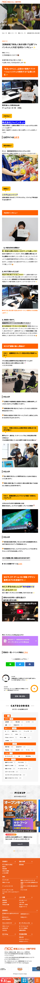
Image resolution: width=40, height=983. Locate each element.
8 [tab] (25, 851)
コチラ (16, 137)
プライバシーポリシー (24, 939)
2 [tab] (15, 851)
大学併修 (8, 740)
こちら (20, 564)
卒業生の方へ (24, 917)
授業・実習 (9, 746)
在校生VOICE (20, 746)
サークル (29, 750)
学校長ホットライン (23, 941)
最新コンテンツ (10, 728)
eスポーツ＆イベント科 (11, 771)
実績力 (4, 866)
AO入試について (23, 900)
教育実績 (8, 719)
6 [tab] (22, 851)
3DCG (18, 734)
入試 (20, 756)
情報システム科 (10, 768)
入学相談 (8, 753)
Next (38, 824)
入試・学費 (21, 902)
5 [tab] (20, 851)
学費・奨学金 (29, 756)
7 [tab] (24, 851)
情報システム (16, 731)
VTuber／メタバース (11, 737)
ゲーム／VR (28, 731)
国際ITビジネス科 (10, 762)
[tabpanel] (20, 823)
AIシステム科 (23, 765)
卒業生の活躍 (5, 904)
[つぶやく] (20, 664)
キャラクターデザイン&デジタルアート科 (10, 892)
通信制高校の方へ (25, 914)
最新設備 (21, 864)
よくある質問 (5, 873)
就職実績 (4, 900)
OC (7, 715)
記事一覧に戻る (20, 696)
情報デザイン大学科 (10, 765)
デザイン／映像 (24, 737)
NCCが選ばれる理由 (7, 864)
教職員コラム (10, 759)
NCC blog (5, 934)
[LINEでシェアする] (10, 664)
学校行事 (19, 750)
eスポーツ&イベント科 (7, 890)
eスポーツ (8, 734)
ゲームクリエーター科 (24, 768)
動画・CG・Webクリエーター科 (13, 778)
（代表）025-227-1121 (12, 961)
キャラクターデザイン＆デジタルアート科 (15, 775)
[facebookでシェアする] (29, 664)
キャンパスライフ (10, 744)
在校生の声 (5, 928)
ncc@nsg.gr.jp (25, 962)
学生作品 (8, 750)
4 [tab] (19, 851)
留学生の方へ (5, 917)
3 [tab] (17, 851)
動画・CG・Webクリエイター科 (28, 880)
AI (7, 731)
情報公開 (21, 937)
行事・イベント (5, 926)
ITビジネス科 (22, 762)
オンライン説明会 (23, 928)
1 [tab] (14, 851)
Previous (2, 824)
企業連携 (8, 722)
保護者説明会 (22, 930)
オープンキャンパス (10, 756)
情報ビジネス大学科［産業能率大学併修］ (29, 883)
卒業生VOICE (18, 725)
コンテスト (30, 722)
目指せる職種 (5, 871)
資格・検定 (19, 722)
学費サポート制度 (23, 904)
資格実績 (4, 868)
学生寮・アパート (23, 906)
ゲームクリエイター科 (7, 886)
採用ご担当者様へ (6, 919)
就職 (8, 725)
